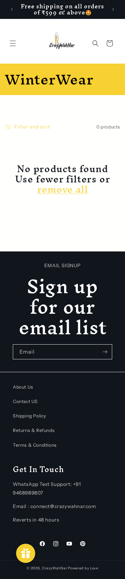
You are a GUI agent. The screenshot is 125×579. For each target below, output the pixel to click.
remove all (62, 189)
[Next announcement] (113, 9)
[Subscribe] (105, 351)
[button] (13, 43)
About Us (23, 387)
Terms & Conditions (35, 445)
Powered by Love (83, 568)
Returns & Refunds (33, 430)
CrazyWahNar (54, 568)
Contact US (25, 401)
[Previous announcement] (12, 9)
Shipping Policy (29, 416)
